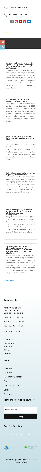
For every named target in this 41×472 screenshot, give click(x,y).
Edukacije (8, 390)
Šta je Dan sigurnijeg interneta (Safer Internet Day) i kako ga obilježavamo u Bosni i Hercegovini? (19, 212)
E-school (8, 394)
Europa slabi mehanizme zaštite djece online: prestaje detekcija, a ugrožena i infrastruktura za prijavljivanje (19, 65)
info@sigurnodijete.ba (14, 317)
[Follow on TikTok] (24, 21)
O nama (8, 372)
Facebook (8, 339)
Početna (8, 368)
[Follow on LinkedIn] (29, 21)
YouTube (8, 346)
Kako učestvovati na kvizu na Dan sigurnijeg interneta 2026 (20, 174)
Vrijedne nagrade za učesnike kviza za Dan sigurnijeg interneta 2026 (20, 138)
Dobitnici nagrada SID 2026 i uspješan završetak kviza (18, 101)
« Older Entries (9, 281)
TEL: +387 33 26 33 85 (13, 326)
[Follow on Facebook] (12, 21)
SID (5, 381)
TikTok (6, 350)
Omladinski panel (12, 385)
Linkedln (7, 353)
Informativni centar (13, 377)
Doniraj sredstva (20, 434)
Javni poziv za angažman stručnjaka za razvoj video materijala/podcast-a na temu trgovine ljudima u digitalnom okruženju (19, 249)
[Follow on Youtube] (20, 21)
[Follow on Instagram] (16, 21)
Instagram (9, 343)
